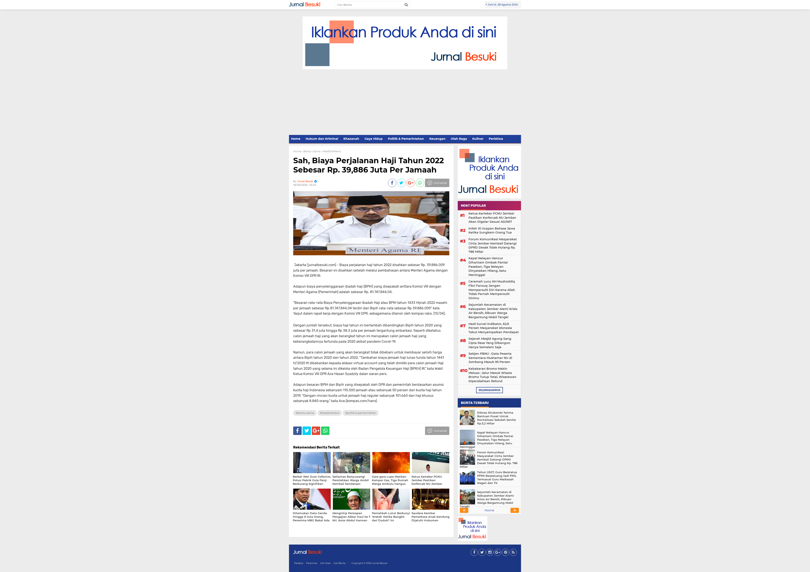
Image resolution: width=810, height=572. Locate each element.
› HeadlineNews (331, 151)
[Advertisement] (405, 102)
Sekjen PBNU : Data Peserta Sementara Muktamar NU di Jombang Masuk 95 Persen (490, 358)
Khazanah (351, 139)
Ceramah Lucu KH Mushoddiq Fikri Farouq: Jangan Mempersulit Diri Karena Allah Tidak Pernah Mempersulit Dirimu (491, 290)
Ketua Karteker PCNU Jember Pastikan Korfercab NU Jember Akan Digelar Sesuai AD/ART (492, 218)
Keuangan (437, 139)
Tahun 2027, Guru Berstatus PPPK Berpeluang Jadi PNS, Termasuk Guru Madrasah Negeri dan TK (497, 477)
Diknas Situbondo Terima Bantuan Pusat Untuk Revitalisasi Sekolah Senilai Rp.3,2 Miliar (496, 418)
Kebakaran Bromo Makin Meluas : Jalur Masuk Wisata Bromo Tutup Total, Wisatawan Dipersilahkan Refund (492, 375)
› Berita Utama (311, 151)
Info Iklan (325, 563)
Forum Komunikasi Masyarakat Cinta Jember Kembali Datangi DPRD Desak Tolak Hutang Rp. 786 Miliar (492, 245)
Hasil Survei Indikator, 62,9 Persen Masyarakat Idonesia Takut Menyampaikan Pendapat (493, 328)
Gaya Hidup (373, 139)
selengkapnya (489, 390)
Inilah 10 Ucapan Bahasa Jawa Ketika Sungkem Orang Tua (491, 231)
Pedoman (311, 563)
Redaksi (298, 563)
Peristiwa (496, 139)
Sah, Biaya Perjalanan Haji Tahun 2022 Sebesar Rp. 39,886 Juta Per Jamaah (368, 165)
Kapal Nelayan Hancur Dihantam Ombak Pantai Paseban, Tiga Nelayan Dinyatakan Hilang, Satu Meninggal (488, 266)
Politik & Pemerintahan (406, 139)
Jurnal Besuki (379, 563)
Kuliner (477, 139)
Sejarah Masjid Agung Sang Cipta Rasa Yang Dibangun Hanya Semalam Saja (489, 343)
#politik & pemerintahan (360, 412)
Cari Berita (339, 563)
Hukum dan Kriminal (322, 139)
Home (295, 139)
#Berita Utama (305, 412)
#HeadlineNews (329, 412)
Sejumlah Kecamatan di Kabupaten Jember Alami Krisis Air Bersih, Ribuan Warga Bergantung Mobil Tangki (492, 311)
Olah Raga (459, 139)
